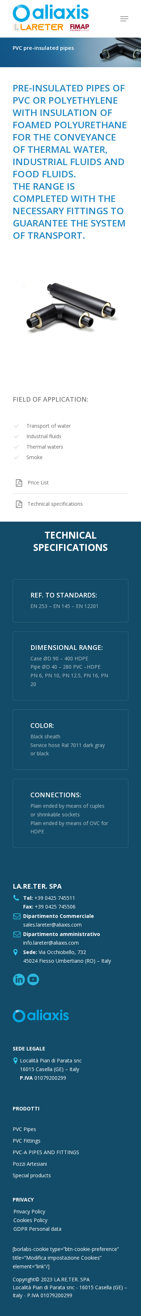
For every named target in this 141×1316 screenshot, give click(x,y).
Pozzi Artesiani (30, 1163)
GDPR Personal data (37, 1228)
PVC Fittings (26, 1140)
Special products (32, 1175)
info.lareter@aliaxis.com (51, 942)
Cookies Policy (30, 1220)
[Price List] (70, 483)
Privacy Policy (29, 1211)
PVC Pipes (24, 1129)
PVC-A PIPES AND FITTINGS (46, 1152)
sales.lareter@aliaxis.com (52, 924)
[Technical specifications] (70, 504)
